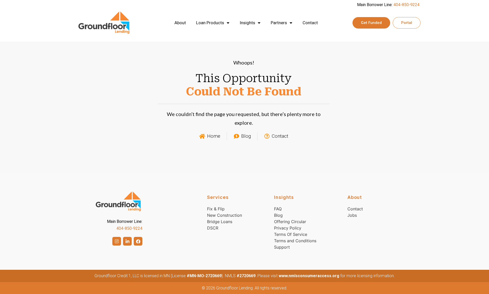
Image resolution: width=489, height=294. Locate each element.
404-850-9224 (406, 4)
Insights (247, 22)
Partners (279, 22)
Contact (310, 22)
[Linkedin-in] (127, 241)
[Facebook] (138, 241)
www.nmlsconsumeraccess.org (309, 275)
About (180, 22)
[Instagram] (116, 241)
